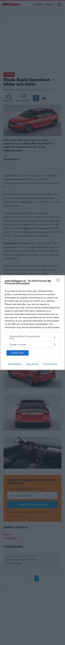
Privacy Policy (50, 364)
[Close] (59, 281)
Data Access (32, 364)
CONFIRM (17, 353)
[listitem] (32, 337)
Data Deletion (14, 364)
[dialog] (32, 322)
